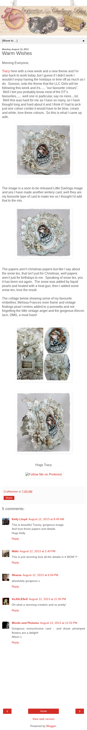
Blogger (51, 726)
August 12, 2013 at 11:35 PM (47, 599)
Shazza (16, 575)
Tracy (6, 71)
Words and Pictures (25, 622)
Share (9, 497)
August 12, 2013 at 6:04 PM (40, 575)
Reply (15, 538)
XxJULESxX (20, 599)
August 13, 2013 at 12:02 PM (58, 622)
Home (43, 711)
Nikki (15, 551)
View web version (43, 719)
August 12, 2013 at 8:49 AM (46, 519)
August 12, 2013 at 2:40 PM (37, 551)
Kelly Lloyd (19, 519)
